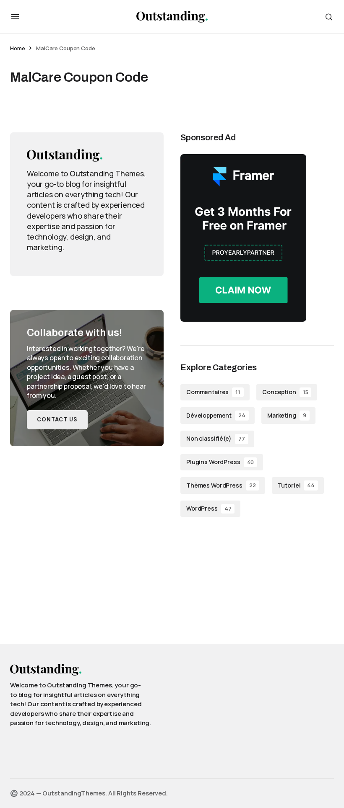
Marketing (286, 415)
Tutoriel (296, 485)
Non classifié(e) (215, 438)
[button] (15, 17)
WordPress (208, 508)
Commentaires (213, 392)
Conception (285, 392)
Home (17, 48)
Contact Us (57, 419)
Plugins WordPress (220, 462)
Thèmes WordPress (221, 485)
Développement (215, 415)
